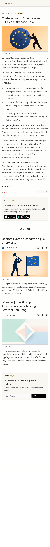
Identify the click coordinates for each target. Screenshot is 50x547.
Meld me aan (39, 396)
